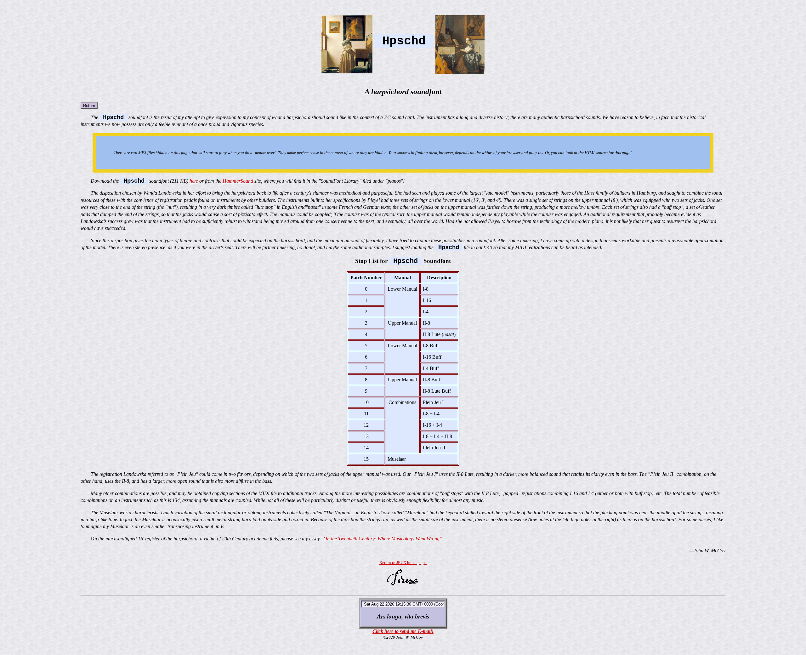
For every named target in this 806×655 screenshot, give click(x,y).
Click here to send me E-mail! (403, 631)
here (194, 181)
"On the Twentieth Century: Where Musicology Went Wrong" (381, 538)
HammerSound (238, 181)
